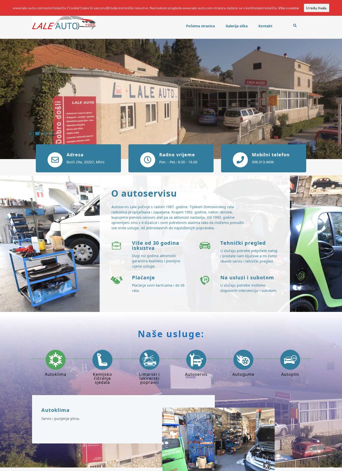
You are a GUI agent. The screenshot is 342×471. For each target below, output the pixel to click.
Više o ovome (288, 8)
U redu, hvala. (316, 8)
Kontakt (265, 26)
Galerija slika (237, 26)
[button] (25, 99)
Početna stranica (200, 26)
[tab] (55, 367)
